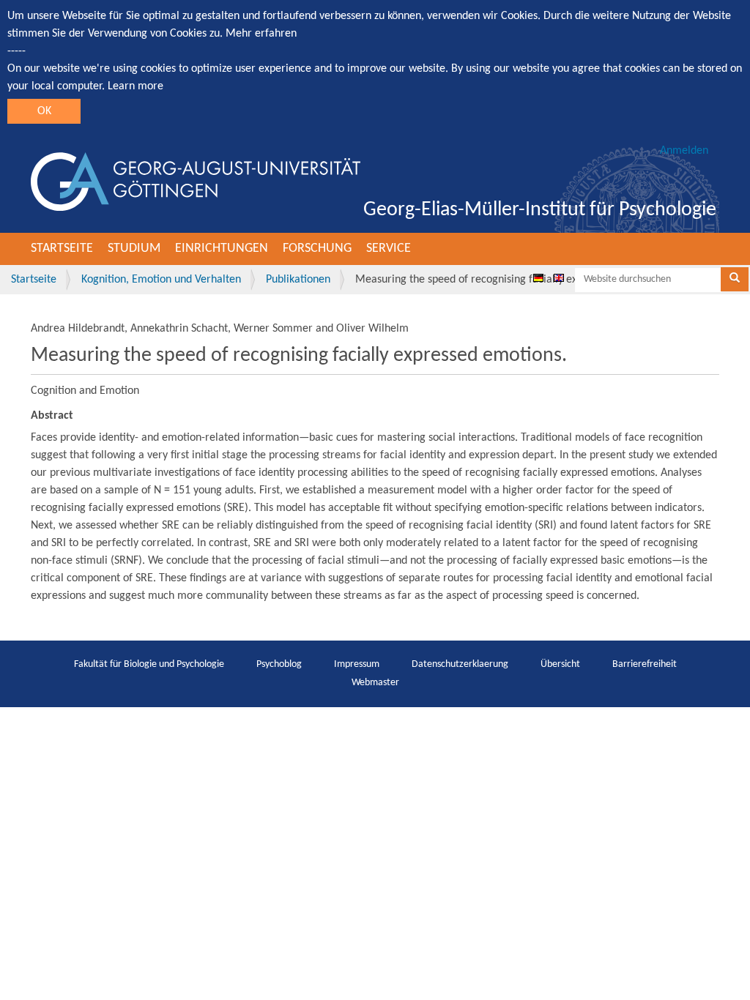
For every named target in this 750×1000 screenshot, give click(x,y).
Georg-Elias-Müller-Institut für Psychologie (539, 210)
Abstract (52, 416)
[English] (559, 277)
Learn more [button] (135, 86)
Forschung (317, 248)
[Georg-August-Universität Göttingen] (195, 181)
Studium (134, 248)
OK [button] (44, 111)
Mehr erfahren (261, 34)
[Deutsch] (538, 277)
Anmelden (684, 151)
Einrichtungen (221, 248)
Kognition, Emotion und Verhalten (161, 280)
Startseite (62, 248)
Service (388, 248)
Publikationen (298, 280)
